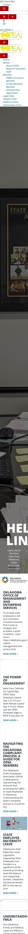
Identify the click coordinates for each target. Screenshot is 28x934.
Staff (8, 71)
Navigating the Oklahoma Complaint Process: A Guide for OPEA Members (13, 754)
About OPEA (12, 65)
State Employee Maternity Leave (12, 839)
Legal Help (8, 95)
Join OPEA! (6, 29)
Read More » (10, 654)
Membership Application (13, 91)
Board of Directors (16, 68)
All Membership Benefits (14, 85)
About (6, 62)
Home (6, 59)
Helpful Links (10, 98)
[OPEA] (10, 38)
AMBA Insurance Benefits (15, 79)
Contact (7, 4)
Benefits (7, 74)
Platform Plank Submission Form (12, 103)
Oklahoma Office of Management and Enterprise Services (14, 600)
